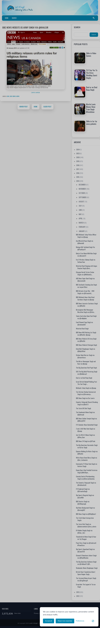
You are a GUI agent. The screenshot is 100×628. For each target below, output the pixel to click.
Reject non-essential (65, 621)
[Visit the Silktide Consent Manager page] (93, 621)
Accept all (48, 621)
